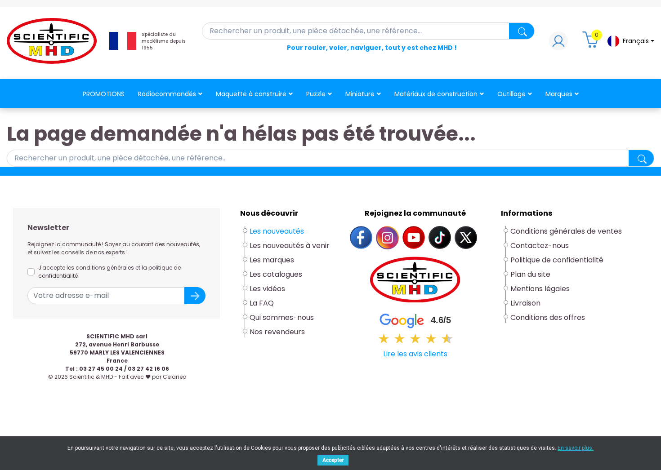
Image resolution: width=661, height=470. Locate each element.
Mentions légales (540, 289)
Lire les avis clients (415, 354)
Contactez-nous (539, 245)
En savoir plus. (576, 448)
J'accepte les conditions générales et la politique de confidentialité (109, 271)
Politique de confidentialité (556, 260)
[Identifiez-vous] (558, 43)
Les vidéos (267, 289)
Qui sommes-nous (282, 317)
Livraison (525, 303)
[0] (591, 43)
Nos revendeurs (277, 332)
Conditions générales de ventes (566, 231)
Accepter (333, 460)
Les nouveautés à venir (290, 245)
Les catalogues (276, 274)
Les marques (272, 260)
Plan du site (530, 274)
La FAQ (262, 303)
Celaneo (174, 377)
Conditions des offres (548, 317)
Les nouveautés (277, 231)
